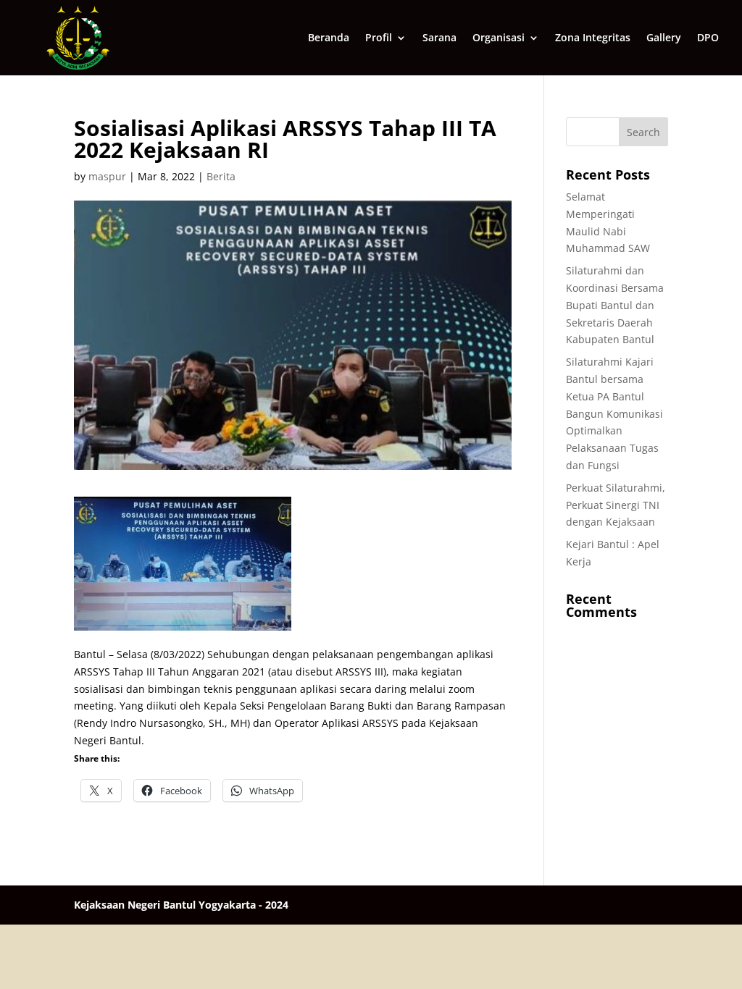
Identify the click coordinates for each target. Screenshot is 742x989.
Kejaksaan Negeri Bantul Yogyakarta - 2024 (181, 905)
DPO (708, 38)
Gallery (663, 38)
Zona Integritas (592, 38)
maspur (107, 176)
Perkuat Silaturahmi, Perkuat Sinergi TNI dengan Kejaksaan (615, 505)
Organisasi (498, 38)
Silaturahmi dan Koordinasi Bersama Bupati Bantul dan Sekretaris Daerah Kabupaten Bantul (615, 305)
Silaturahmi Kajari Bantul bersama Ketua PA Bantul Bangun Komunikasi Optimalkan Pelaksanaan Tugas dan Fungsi (614, 413)
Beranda (328, 38)
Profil (378, 38)
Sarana (439, 38)
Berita (221, 176)
